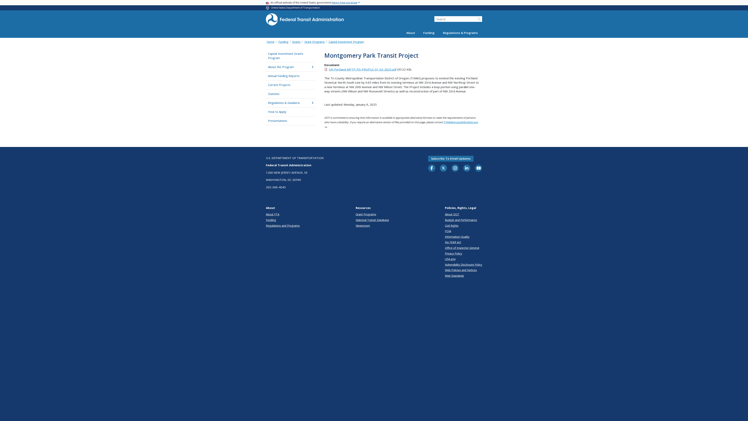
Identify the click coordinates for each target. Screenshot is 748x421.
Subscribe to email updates (451, 158)
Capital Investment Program (346, 42)
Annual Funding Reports (284, 76)
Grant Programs (314, 42)
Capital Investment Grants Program (285, 56)
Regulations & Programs (460, 33)
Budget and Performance (461, 220)
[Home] (305, 20)
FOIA (448, 231)
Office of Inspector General (462, 248)
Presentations (277, 121)
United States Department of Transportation (295, 7)
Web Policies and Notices (461, 270)
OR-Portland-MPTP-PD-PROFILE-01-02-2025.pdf (362, 69)
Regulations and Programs (283, 225)
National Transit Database (372, 220)
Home (270, 42)
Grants (296, 42)
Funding (429, 33)
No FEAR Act (453, 242)
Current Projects (279, 85)
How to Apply (277, 112)
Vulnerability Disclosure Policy (463, 264)
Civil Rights (452, 225)
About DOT (452, 214)
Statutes (274, 94)
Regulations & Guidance (284, 103)
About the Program (281, 67)
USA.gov (450, 259)
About (410, 33)
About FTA (272, 214)
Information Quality (457, 237)
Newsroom (363, 225)
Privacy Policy (453, 253)
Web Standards (454, 276)
